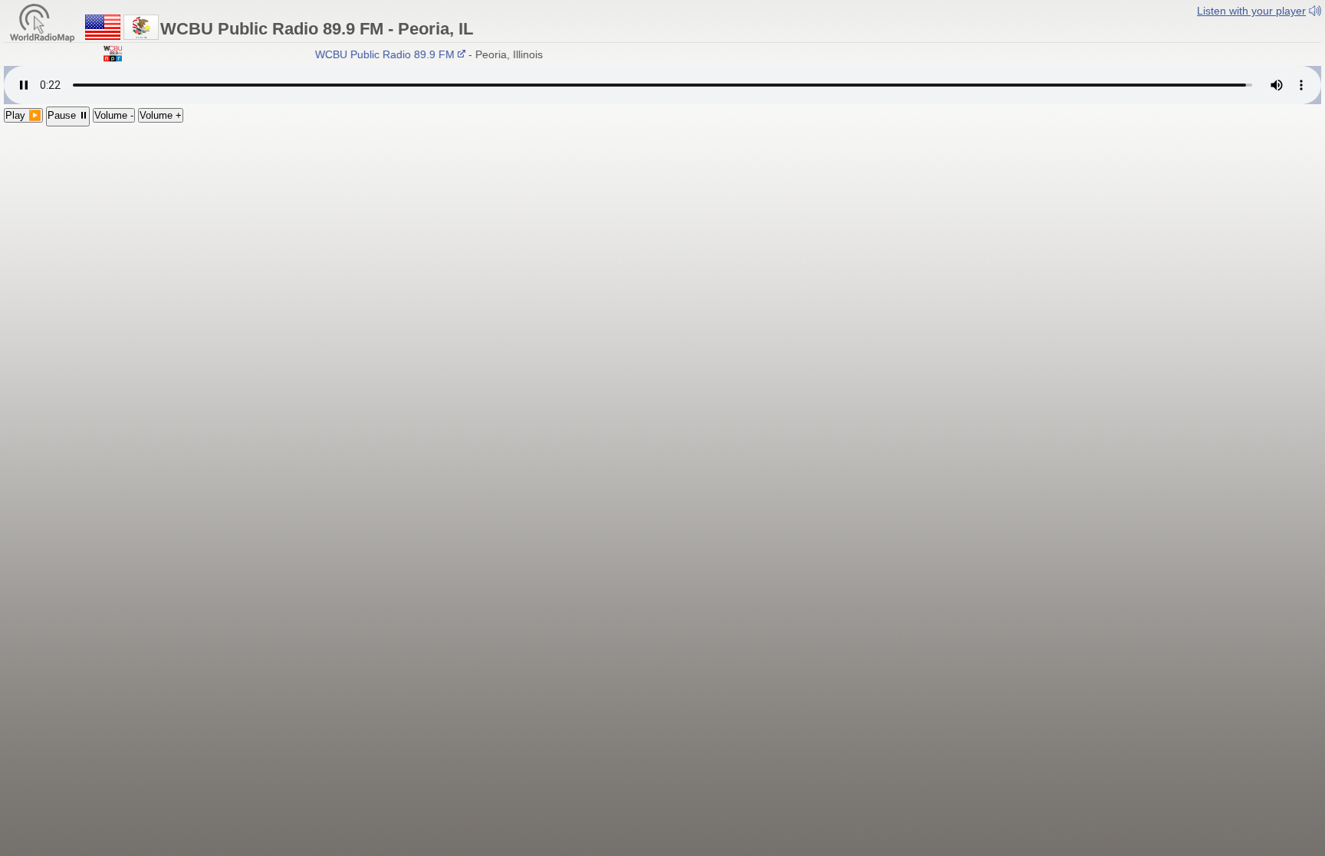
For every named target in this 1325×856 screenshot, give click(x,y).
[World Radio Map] (42, 21)
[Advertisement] (662, 241)
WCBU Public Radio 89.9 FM (377, 54)
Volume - (113, 115)
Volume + (161, 115)
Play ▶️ (23, 115)
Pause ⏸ (68, 115)
